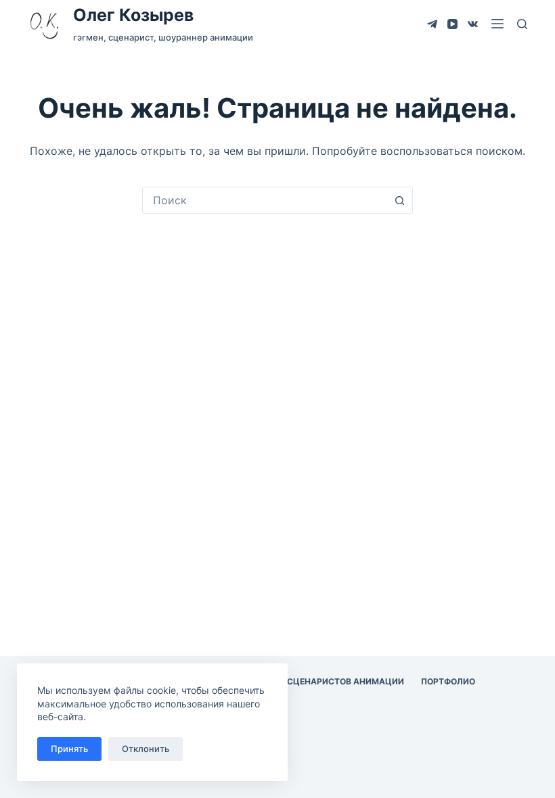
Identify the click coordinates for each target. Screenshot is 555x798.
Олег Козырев (133, 15)
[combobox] (264, 200)
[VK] (473, 24)
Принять (69, 748)
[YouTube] (452, 24)
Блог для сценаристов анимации (323, 681)
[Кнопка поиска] (399, 200)
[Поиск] (522, 24)
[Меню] (497, 24)
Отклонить (145, 748)
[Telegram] (432, 24)
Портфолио (448, 681)
